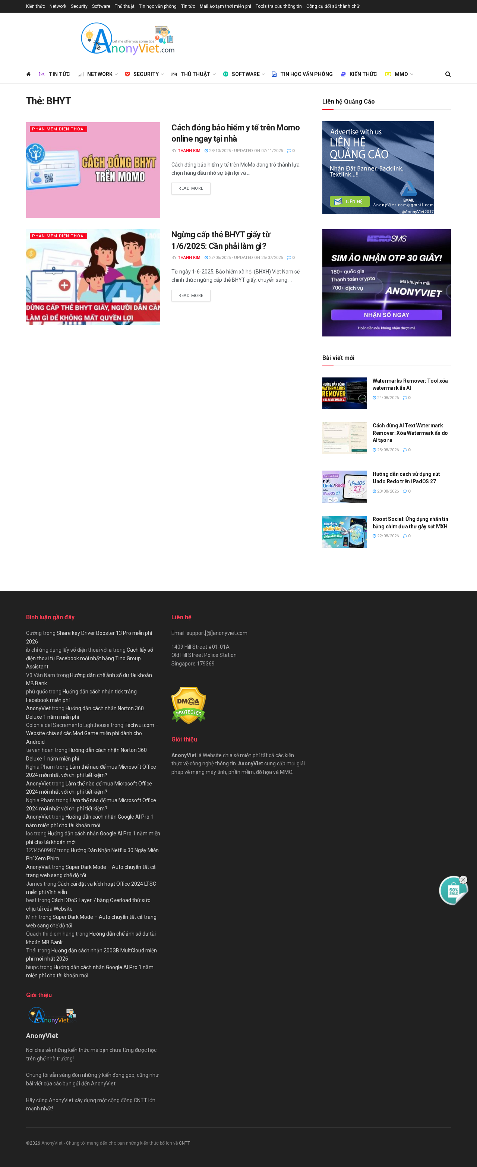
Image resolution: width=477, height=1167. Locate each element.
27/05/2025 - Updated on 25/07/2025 (245, 257)
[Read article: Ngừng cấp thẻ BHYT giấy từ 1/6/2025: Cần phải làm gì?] (93, 277)
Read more (195, 188)
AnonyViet (38, 708)
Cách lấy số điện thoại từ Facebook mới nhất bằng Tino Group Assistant (89, 658)
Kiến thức (35, 6)
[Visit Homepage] (127, 39)
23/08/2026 (387, 449)
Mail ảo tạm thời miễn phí (225, 6)
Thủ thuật (125, 6)
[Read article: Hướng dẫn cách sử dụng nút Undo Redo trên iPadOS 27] (344, 487)
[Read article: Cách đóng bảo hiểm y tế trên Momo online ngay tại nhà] (93, 170)
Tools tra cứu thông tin (279, 6)
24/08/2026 (387, 397)
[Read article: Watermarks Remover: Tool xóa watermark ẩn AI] (344, 393)
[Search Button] (448, 74)
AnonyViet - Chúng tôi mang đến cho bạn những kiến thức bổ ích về (110, 1143)
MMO (401, 74)
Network (58, 6)
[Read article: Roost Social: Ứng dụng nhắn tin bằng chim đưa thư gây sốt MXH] (344, 532)
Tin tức (188, 6)
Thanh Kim (189, 150)
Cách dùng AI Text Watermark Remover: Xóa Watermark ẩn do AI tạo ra (410, 433)
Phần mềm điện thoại (58, 129)
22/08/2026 (387, 536)
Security (79, 6)
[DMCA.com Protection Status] (188, 705)
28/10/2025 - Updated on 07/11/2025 (245, 150)
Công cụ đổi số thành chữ (332, 6)
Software (101, 6)
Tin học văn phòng (158, 6)
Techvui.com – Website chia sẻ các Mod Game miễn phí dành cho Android (92, 733)
